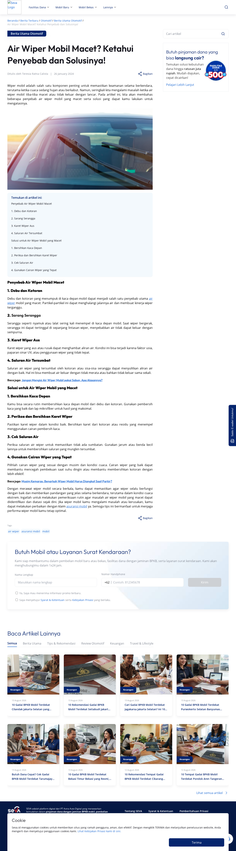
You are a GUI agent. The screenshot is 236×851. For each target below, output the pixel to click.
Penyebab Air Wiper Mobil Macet (31, 203)
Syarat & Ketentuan (53, 600)
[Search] (223, 33)
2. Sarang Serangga (23, 218)
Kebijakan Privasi (82, 600)
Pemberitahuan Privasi (194, 811)
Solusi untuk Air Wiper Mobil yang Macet (36, 240)
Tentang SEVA (133, 811)
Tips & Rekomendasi (61, 643)
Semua (12, 643)
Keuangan (117, 643)
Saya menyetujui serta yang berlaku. (65, 600)
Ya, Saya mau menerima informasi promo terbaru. (50, 593)
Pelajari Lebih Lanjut (180, 85)
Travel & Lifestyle (141, 643)
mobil (45, 531)
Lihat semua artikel (209, 793)
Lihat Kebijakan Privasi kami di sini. (99, 831)
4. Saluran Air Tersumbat (26, 233)
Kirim (204, 582)
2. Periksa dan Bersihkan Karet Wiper (34, 255)
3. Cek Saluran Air (22, 262)
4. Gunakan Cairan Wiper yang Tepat (34, 270)
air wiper (13, 531)
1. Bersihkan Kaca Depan (26, 248)
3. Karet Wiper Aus (22, 226)
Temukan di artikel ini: (26, 198)
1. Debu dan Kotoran (24, 211)
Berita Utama (32, 643)
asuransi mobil (76, 506)
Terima (197, 842)
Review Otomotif (92, 643)
